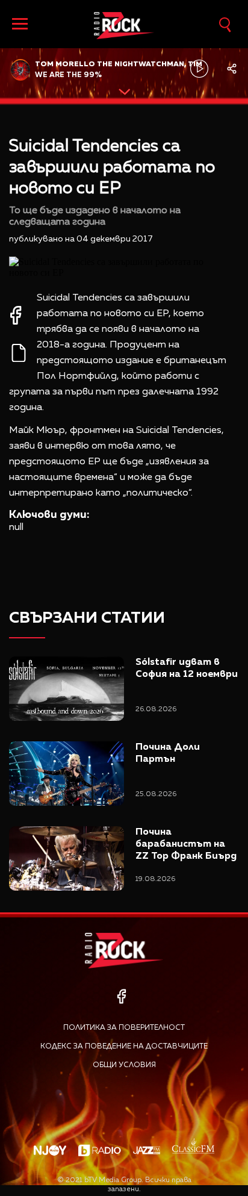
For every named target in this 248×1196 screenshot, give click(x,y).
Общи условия (124, 1065)
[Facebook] (121, 996)
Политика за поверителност (124, 1028)
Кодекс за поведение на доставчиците (124, 1046)
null (16, 527)
